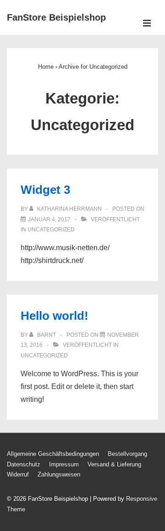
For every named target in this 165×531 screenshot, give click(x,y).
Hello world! (54, 316)
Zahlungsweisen (59, 474)
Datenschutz (23, 464)
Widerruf (18, 474)
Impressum (64, 464)
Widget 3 (45, 190)
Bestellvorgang (127, 453)
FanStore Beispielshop (56, 17)
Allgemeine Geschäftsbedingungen (53, 453)
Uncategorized (51, 229)
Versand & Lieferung (114, 464)
